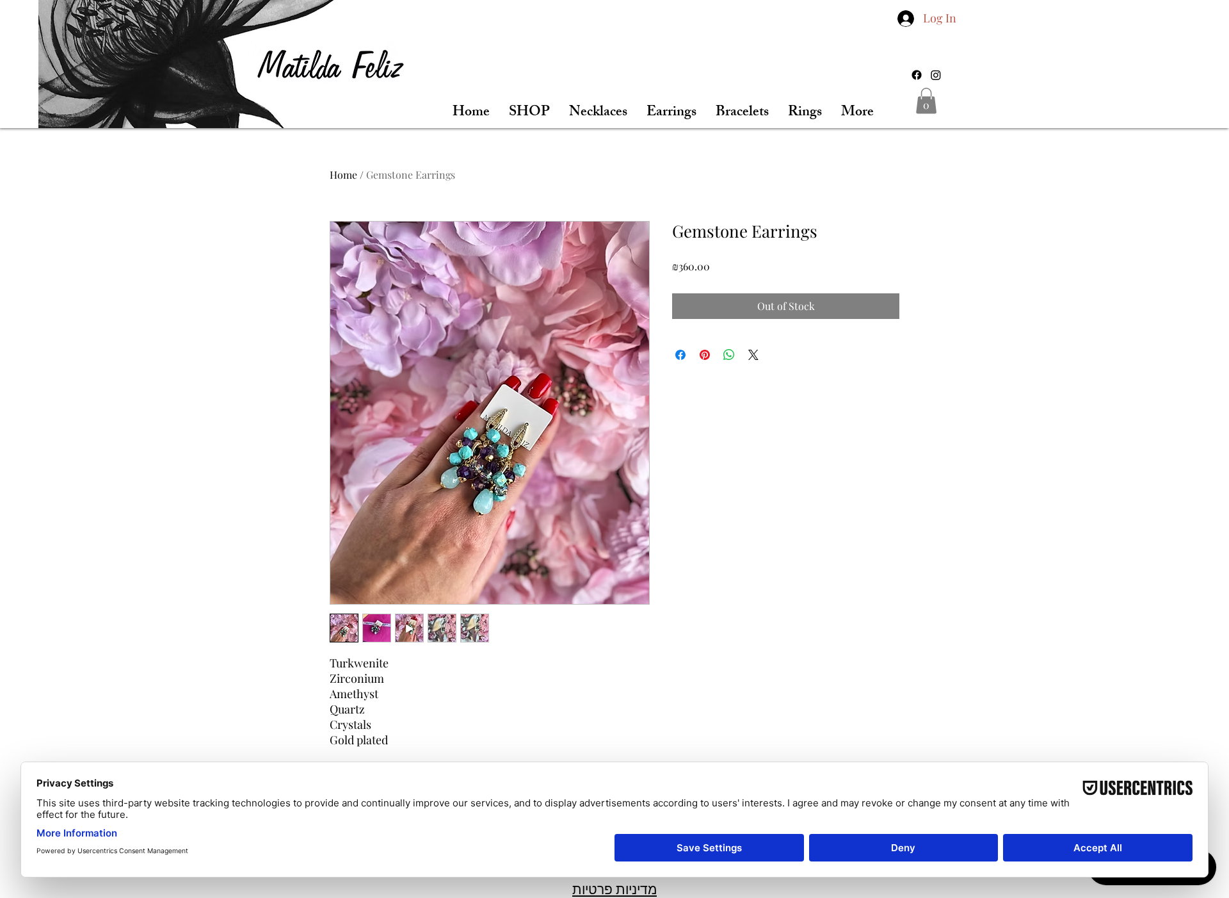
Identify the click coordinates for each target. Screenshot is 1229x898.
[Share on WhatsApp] (729, 355)
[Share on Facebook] (680, 355)
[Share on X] (753, 355)
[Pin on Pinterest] (704, 355)
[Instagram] (935, 75)
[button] (926, 101)
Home (343, 174)
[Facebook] (916, 75)
